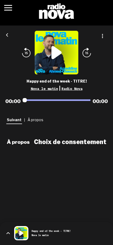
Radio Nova (72, 88)
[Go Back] (7, 34)
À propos (18, 142)
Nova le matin (44, 88)
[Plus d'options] (102, 36)
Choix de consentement (70, 142)
